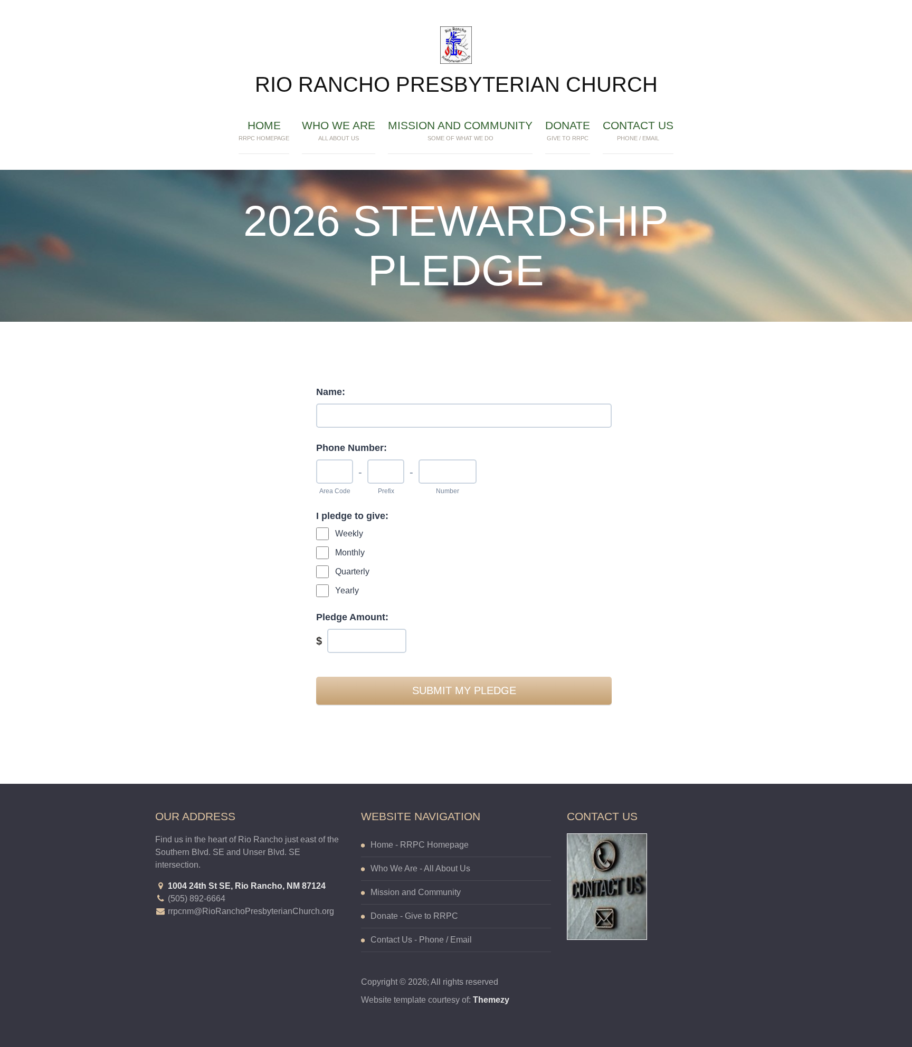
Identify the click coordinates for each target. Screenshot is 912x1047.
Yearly (347, 590)
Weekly (349, 533)
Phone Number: (351, 448)
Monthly (350, 552)
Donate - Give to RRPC (414, 915)
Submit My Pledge (464, 690)
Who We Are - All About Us (420, 868)
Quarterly (352, 571)
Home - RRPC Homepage (419, 844)
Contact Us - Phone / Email (421, 939)
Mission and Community (460, 130)
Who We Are (338, 130)
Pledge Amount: (352, 617)
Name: (330, 392)
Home (264, 130)
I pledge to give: (352, 516)
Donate (567, 130)
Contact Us (638, 130)
